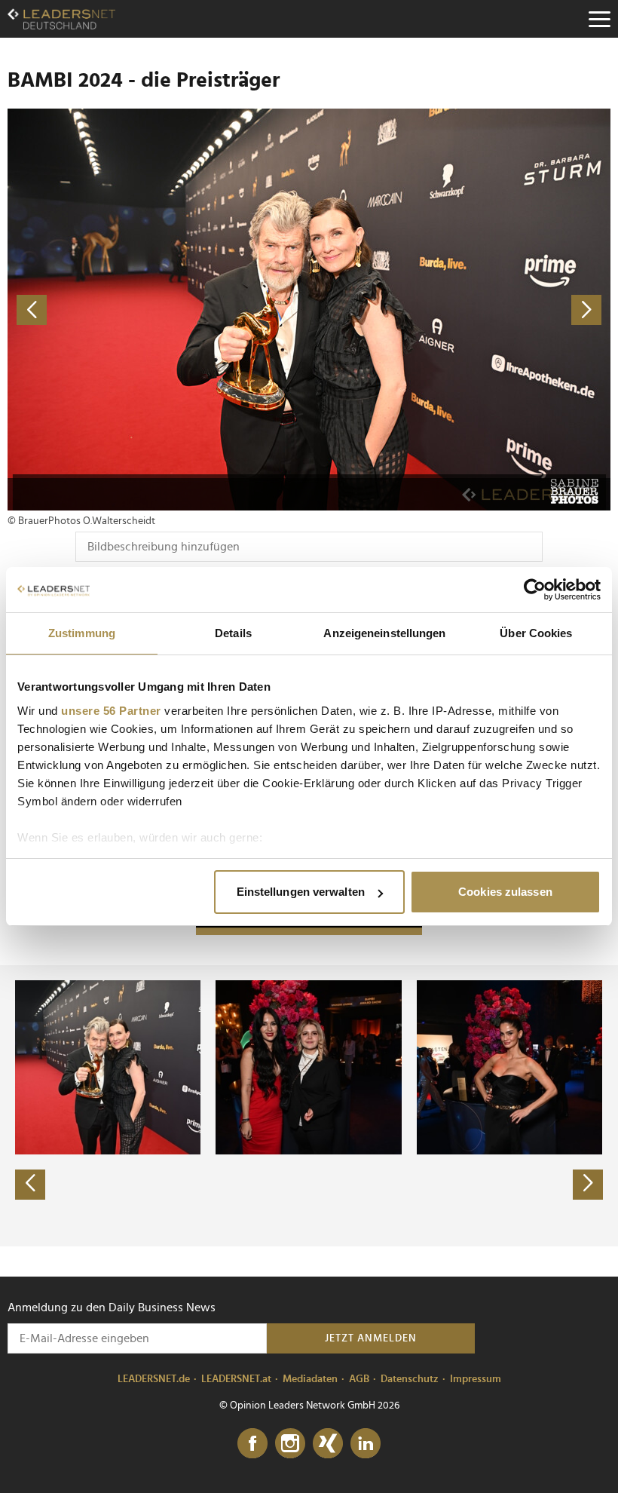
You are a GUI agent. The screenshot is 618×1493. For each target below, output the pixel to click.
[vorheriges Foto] (158, 309)
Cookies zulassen (505, 891)
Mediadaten (310, 1379)
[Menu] (599, 19)
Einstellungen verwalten (301, 891)
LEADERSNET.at (236, 1379)
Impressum (475, 1379)
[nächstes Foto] (459, 309)
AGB (359, 1379)
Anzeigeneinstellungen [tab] (384, 633)
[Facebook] (252, 1444)
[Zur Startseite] (61, 19)
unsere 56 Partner (111, 710)
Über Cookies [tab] (536, 633)
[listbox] (309, 1105)
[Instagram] (290, 1444)
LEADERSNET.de (154, 1379)
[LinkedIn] (365, 1444)
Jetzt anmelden (371, 1338)
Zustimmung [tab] (81, 633)
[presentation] (30, 1185)
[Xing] (328, 1444)
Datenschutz (410, 1379)
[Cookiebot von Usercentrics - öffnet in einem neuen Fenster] (535, 589)
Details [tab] (233, 633)
